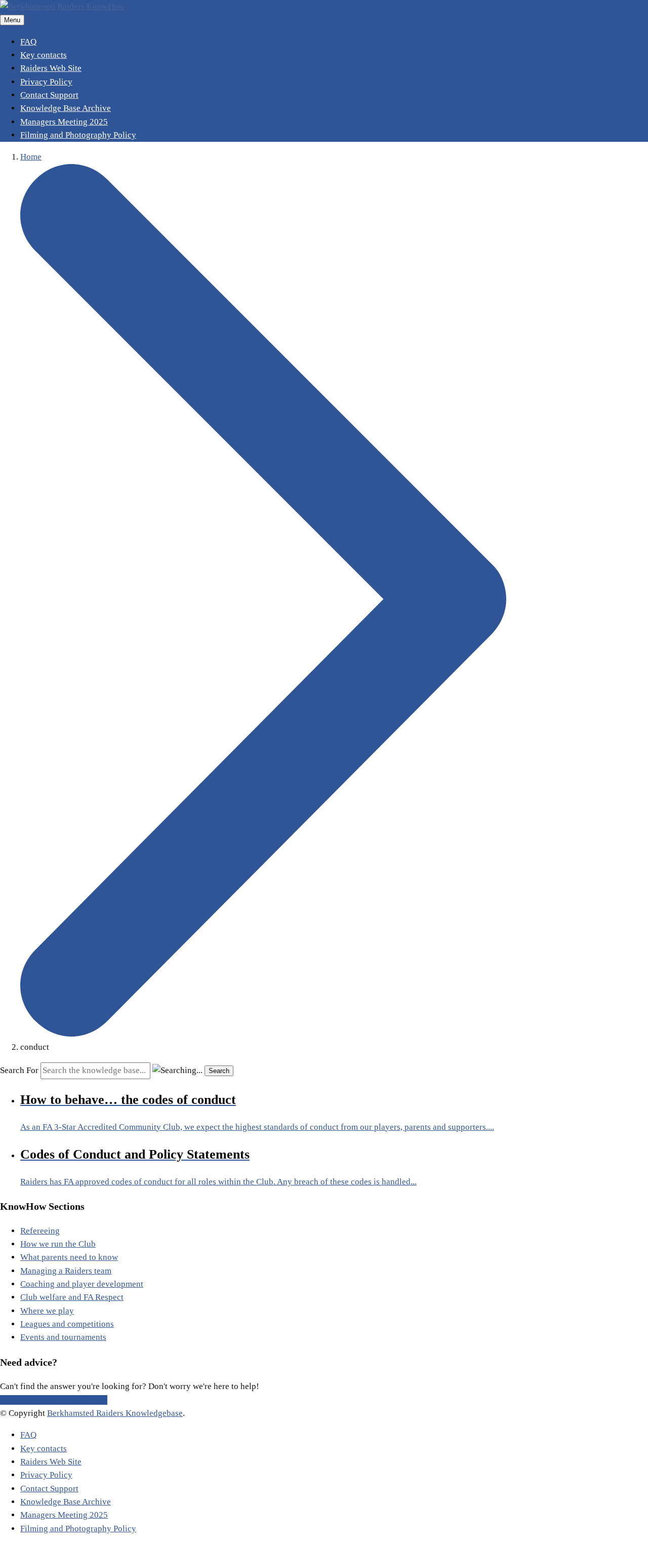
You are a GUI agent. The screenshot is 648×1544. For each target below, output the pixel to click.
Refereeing (40, 1231)
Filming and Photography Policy (78, 135)
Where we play (47, 1311)
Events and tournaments (63, 1337)
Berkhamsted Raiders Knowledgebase (115, 1413)
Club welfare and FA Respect (72, 1297)
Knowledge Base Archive (65, 108)
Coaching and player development (81, 1284)
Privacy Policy (46, 82)
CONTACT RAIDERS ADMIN (53, 1400)
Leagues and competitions (67, 1324)
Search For (19, 1070)
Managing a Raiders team (65, 1271)
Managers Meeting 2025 (64, 122)
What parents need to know (69, 1257)
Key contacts (43, 55)
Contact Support (49, 95)
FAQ (28, 42)
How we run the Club (58, 1244)
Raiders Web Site (51, 68)
